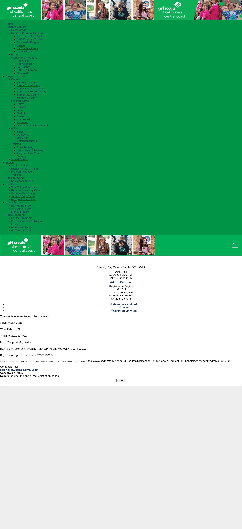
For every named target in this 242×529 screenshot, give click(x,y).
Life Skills (22, 137)
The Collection (25, 51)
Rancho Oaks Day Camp (26, 190)
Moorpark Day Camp (23, 199)
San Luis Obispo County (31, 91)
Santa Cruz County (28, 85)
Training (16, 143)
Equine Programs (21, 217)
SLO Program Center (29, 39)
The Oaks (23, 60)
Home (9, 23)
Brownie (22, 106)
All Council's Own (21, 208)
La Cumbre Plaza (27, 48)
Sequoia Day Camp (23, 193)
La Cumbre (23, 66)
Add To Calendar (121, 282)
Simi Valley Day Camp (24, 187)
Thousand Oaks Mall (29, 36)
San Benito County (28, 94)
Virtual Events (19, 159)
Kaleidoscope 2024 (23, 180)
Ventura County (26, 82)
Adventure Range (21, 227)
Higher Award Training (30, 150)
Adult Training (25, 147)
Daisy (20, 103)
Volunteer (22, 122)
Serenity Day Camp (23, 196)
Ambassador (24, 119)
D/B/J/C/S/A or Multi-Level (32, 125)
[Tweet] (124, 307)
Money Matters (20, 211)
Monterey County (27, 97)
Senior (21, 116)
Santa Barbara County (30, 88)
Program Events (15, 76)
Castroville (23, 73)
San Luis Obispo (27, 70)
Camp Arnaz (18, 29)
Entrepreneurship (27, 140)
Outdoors (22, 134)
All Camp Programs (23, 230)
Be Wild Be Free (21, 205)
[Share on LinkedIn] (124, 310)
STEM (20, 131)
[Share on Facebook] (124, 304)
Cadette (21, 113)
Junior (20, 110)
